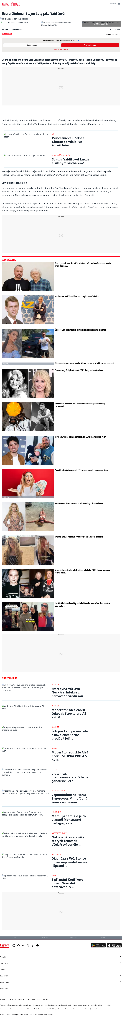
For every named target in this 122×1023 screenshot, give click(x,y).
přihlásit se (113, 3)
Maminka (14, 938)
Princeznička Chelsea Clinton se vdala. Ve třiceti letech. (68, 141)
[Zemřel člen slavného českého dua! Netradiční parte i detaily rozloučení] (28, 417)
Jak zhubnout (44, 938)
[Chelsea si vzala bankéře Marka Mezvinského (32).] (61, 25)
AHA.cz (54, 748)
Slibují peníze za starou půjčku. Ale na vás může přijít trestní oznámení (84, 363)
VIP (53, 134)
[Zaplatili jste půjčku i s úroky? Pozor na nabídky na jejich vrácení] (28, 483)
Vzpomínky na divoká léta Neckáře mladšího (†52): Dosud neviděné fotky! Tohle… (82, 571)
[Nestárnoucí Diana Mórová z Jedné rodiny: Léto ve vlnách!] (28, 516)
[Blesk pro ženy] (11, 6)
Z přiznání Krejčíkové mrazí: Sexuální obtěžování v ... (68, 883)
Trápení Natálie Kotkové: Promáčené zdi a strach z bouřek (79, 536)
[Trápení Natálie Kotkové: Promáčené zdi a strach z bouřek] (28, 550)
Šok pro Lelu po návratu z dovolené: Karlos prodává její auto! (80, 329)
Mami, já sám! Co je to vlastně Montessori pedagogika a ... (69, 819)
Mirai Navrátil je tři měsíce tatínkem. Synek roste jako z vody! (80, 436)
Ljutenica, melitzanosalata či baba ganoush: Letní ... (70, 777)
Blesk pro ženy (58, 790)
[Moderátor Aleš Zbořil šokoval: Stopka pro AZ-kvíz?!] (28, 309)
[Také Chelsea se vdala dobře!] (14, 22)
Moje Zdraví (57, 854)
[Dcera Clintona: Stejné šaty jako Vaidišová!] (14, 19)
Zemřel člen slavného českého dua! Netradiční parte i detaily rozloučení (80, 405)
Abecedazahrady (59, 833)
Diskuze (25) (7, 34)
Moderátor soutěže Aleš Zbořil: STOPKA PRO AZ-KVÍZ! (70, 756)
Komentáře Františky (61, 155)
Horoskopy (73, 938)
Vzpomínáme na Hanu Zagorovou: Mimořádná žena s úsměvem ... (69, 798)
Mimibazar (56, 812)
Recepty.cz (56, 769)
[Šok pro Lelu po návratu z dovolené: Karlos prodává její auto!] (28, 343)
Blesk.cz (55, 684)
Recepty (103, 938)
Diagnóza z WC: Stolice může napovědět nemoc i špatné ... (70, 862)
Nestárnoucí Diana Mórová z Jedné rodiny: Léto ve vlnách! (79, 503)
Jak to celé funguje (61, 49)
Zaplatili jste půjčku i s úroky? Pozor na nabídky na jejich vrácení (81, 470)
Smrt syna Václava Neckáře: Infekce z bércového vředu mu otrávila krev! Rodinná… (83, 264)
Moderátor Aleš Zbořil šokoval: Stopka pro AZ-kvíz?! (77, 296)
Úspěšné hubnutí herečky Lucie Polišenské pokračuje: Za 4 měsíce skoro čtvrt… (82, 604)
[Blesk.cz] (4, 946)
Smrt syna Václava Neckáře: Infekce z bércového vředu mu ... (69, 692)
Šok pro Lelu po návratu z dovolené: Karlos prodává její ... (70, 734)
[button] (118, 4)
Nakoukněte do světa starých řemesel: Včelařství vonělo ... (68, 841)
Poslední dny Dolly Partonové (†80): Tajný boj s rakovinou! (79, 370)
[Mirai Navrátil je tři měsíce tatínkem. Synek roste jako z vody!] (28, 450)
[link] (13, 946)
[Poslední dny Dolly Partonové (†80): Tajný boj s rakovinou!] (28, 383)
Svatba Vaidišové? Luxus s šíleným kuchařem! (70, 161)
